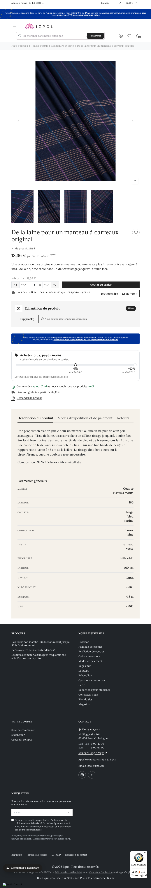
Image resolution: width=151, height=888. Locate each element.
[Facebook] (91, 774)
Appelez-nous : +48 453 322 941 (27, 2)
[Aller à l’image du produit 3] (75, 206)
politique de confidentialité (28, 823)
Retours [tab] (123, 418)
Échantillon (85, 675)
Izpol (130, 577)
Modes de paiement (90, 661)
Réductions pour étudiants (94, 689)
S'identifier (18, 734)
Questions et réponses (91, 680)
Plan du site (85, 699)
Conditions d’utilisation (101, 872)
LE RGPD (83, 670)
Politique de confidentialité (68, 872)
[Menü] (145, 853)
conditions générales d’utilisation (45, 820)
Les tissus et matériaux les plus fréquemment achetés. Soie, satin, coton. (38, 656)
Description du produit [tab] (35, 418)
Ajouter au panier (101, 284)
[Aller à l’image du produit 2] (49, 206)
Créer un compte (21, 739)
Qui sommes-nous (89, 656)
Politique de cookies (90, 646)
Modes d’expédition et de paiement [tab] (85, 418)
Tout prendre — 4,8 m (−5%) (118, 293)
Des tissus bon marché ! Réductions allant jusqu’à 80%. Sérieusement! (40, 643)
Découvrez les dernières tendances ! (33, 650)
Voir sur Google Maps (91, 753)
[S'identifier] (121, 35)
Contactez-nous (88, 694)
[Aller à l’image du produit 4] (102, 206)
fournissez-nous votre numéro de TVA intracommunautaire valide (98, 14)
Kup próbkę (27, 319)
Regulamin (84, 666)
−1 (15, 284)
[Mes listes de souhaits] (129, 35)
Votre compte (21, 721)
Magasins (83, 704)
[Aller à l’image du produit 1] (22, 206)
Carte (81, 685)
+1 (55, 284)
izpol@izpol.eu (95, 765)
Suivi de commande (23, 730)
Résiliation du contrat (91, 651)
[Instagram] (82, 774)
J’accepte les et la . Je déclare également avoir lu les (43, 825)
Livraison (83, 642)
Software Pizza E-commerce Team (90, 878)
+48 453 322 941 (106, 759)
